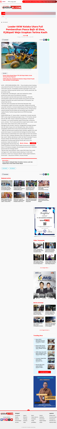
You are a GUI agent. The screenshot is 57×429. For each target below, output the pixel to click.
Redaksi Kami (52, 415)
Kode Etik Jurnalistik (53, 420)
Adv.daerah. (12, 168)
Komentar (6, 174)
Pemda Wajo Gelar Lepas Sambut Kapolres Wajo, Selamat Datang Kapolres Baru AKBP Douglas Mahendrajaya (41, 366)
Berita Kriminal (38, 303)
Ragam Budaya (42, 420)
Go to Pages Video (44, 267)
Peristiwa (25, 420)
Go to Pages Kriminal (44, 330)
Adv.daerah (4, 168)
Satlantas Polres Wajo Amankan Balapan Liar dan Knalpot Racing (50, 313)
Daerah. (16, 417)
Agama (24, 415)
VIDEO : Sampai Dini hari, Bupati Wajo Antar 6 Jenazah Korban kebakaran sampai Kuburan (38, 250)
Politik (32, 420)
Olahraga (25, 418)
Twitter (10, 421)
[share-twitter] (46, 40)
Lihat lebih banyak (44, 372)
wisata (40, 422)
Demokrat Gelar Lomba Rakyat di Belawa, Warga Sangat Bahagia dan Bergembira (40, 1)
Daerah (41, 415)
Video (24, 422)
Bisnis (32, 415)
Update (33, 143)
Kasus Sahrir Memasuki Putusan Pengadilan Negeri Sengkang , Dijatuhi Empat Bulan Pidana (41, 341)
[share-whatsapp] (48, 40)
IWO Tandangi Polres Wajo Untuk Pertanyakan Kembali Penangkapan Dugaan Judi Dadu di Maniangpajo (38, 325)
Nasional (17, 418)
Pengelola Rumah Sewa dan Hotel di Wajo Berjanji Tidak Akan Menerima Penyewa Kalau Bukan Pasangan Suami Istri (39, 313)
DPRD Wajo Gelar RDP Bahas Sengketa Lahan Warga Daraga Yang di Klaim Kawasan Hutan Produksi (41, 353)
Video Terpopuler (39, 240)
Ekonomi (25, 417)
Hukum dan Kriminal (35, 417)
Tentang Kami (52, 418)
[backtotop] (28, 411)
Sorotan (17, 422)
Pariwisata (33, 418)
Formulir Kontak (52, 417)
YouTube (13, 421)
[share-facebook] (44, 40)
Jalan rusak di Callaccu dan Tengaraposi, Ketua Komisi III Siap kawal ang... (38, 262)
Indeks (4, 13)
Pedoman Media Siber (53, 422)
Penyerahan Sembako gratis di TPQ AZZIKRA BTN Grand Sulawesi (50, 250)
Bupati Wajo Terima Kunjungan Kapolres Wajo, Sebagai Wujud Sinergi (41, 347)
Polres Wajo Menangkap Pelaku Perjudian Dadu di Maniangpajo (50, 324)
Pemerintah (41, 418)
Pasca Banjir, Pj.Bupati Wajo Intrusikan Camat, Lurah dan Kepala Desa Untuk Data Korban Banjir (17, 162)
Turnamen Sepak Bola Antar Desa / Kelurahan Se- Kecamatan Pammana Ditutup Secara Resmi (41, 360)
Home (4, 1)
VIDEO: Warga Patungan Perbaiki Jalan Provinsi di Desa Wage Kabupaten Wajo (50, 262)
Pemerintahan (18, 420)
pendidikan (33, 422)
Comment (6, 39)
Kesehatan (41, 417)
